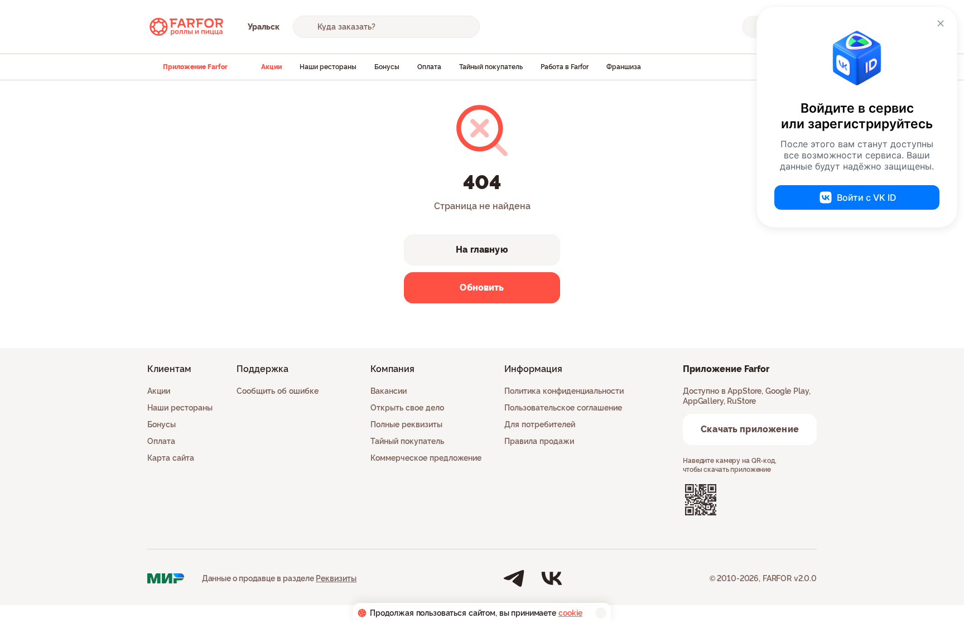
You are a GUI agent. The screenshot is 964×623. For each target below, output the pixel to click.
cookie (570, 612)
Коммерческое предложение (425, 457)
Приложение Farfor (195, 67)
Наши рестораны (328, 67)
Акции (271, 67)
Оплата (429, 67)
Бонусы (386, 67)
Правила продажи (539, 441)
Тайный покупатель (491, 67)
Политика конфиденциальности (564, 391)
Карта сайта (170, 457)
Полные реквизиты (406, 424)
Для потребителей (539, 424)
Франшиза (623, 67)
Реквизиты (336, 578)
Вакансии (388, 391)
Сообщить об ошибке (278, 391)
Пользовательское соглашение (563, 407)
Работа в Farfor (565, 67)
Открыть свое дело (407, 407)
